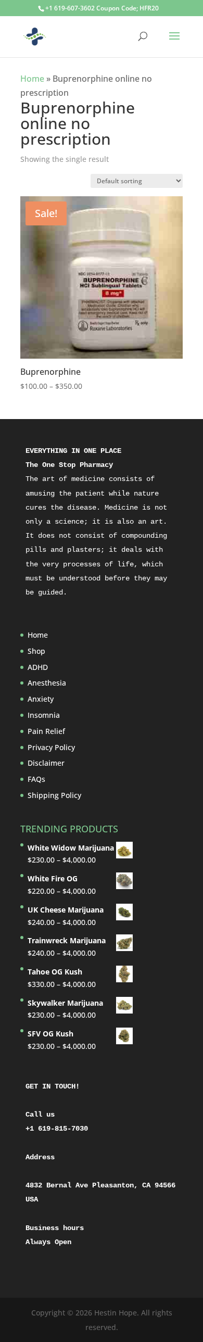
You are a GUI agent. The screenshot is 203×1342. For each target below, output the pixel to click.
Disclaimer (46, 763)
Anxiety (41, 699)
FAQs (36, 779)
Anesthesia (47, 683)
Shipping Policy (54, 795)
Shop (36, 651)
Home (32, 78)
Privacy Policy (51, 747)
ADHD (38, 667)
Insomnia (44, 715)
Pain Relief (46, 731)
